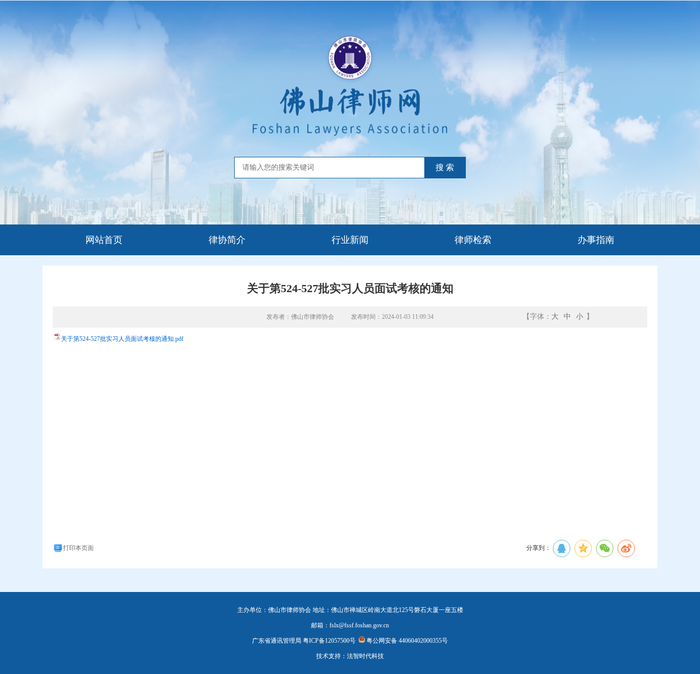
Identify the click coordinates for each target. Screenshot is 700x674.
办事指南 (596, 240)
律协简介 (227, 240)
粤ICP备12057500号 (329, 640)
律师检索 (473, 240)
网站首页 (104, 240)
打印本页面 (78, 548)
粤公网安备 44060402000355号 (407, 640)
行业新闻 (350, 240)
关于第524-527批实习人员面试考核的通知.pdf (122, 338)
